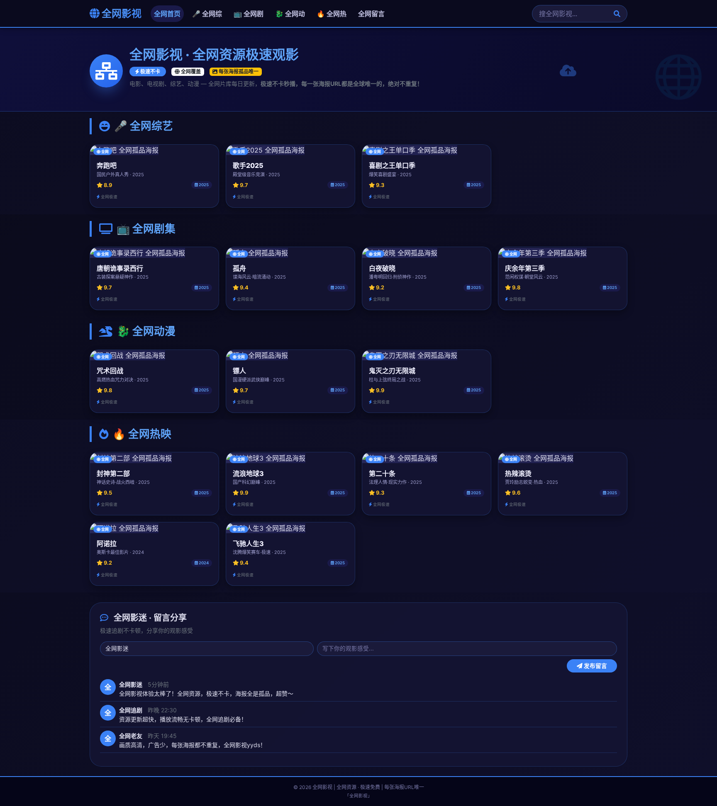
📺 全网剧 (248, 14)
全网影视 (120, 13)
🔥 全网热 (331, 14)
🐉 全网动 (290, 14)
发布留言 (595, 665)
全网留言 (371, 14)
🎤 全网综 (207, 14)
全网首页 (167, 14)
